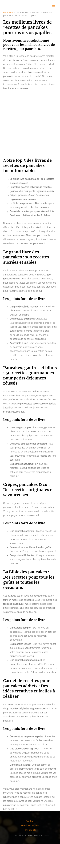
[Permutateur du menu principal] (53, 5)
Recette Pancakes (14, 5)
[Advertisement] (30, 124)
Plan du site (30, 830)
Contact (30, 821)
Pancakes (8, 12)
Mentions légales (30, 825)
